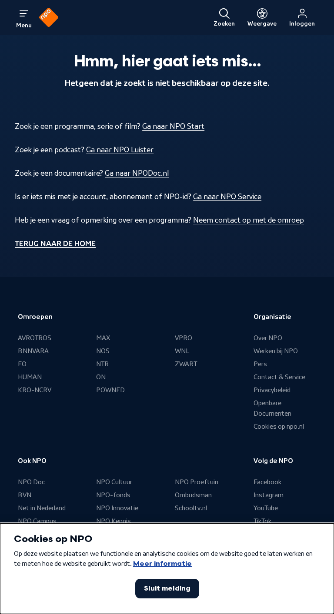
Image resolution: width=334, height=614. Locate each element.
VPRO (183, 338)
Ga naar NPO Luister (120, 150)
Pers (260, 364)
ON (101, 377)
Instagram (269, 495)
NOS (103, 351)
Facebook (267, 482)
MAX (103, 338)
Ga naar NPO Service (227, 196)
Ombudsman (193, 495)
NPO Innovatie (117, 508)
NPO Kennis (113, 521)
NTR (102, 364)
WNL (182, 351)
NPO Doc (31, 482)
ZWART (186, 364)
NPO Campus (37, 521)
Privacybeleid (272, 390)
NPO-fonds (113, 495)
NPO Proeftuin (196, 482)
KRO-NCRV (34, 390)
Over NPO (268, 338)
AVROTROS (34, 338)
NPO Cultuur (114, 482)
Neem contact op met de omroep (248, 220)
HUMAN (30, 377)
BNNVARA (33, 351)
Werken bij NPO (276, 351)
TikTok (262, 521)
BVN (24, 495)
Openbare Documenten (272, 408)
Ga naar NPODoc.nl (137, 173)
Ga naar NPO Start (173, 126)
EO (22, 364)
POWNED (110, 390)
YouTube (266, 508)
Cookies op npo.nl (279, 426)
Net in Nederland (42, 508)
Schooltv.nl (191, 508)
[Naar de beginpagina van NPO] (48, 17)
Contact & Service (279, 377)
